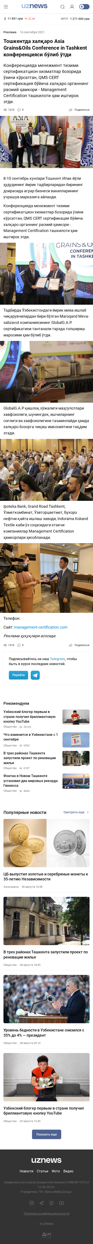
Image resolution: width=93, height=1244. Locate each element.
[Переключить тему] (84, 6)
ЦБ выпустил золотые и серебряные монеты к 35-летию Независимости (45, 876)
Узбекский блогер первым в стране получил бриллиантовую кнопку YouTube (43, 1110)
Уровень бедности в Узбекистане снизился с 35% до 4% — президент (43, 1032)
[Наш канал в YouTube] (61, 1203)
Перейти (18, 675)
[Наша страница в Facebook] (51, 1203)
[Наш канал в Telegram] (41, 1203)
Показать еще (46, 1134)
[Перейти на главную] (34, 6)
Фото (56, 1171)
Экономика (11, 886)
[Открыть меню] (5, 6)
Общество (10, 965)
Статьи (42, 1171)
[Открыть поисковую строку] (62, 6)
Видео (68, 1171)
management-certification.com (40, 627)
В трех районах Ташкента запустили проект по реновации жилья (45, 954)
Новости (26, 1171)
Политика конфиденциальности (46, 1213)
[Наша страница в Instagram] (31, 1203)
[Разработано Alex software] (46, 1235)
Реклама (9, 32)
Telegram (57, 659)
